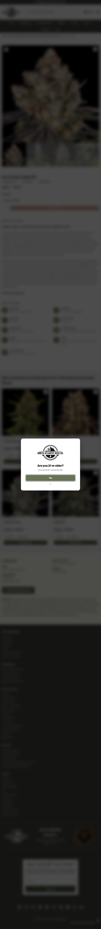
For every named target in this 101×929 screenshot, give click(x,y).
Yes (50, 478)
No (50, 484)
